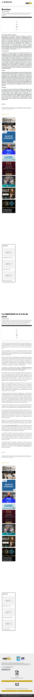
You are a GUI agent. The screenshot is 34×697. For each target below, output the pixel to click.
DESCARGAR (17, 681)
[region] (8, 221)
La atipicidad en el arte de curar (8, 257)
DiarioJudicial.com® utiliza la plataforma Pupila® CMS (11, 696)
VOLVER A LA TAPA (5, 114)
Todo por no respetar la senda (7, 280)
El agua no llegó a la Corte (7, 269)
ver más (18, 49)
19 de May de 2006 (5, 11)
